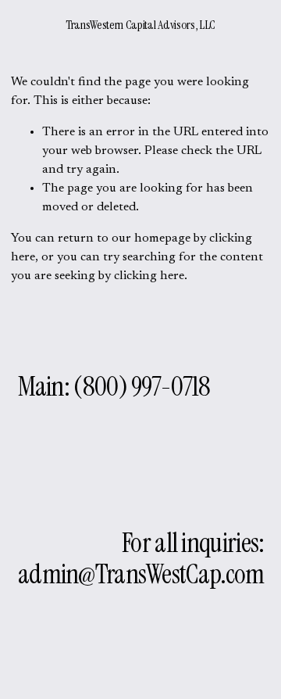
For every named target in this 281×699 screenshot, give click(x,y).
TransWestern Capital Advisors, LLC (140, 24)
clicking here (149, 276)
